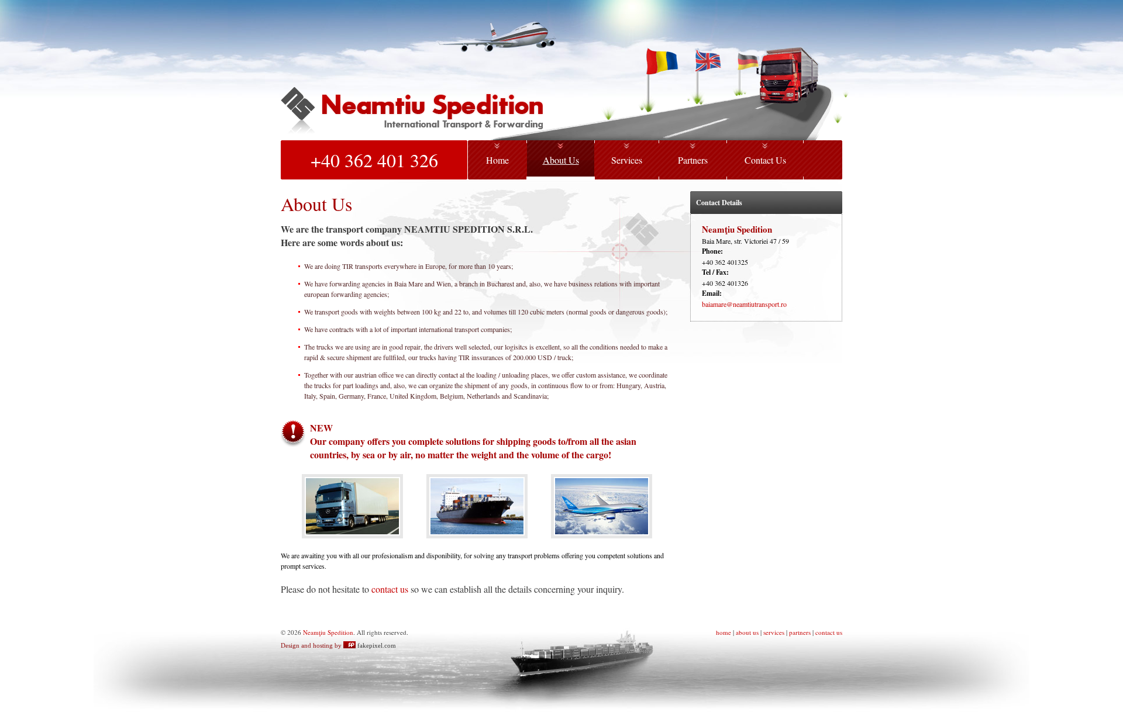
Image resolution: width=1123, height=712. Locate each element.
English (709, 60)
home (723, 632)
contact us (389, 589)
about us (747, 632)
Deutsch (749, 60)
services (773, 632)
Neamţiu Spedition (412, 113)
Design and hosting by (338, 645)
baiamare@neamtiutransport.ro (744, 304)
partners (800, 632)
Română (662, 60)
